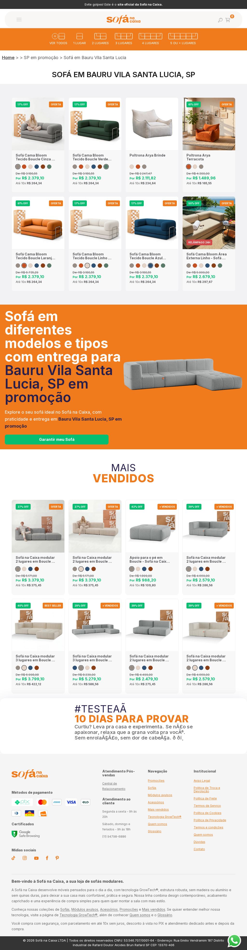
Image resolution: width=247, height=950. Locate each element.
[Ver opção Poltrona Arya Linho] (132, 166)
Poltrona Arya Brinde (147, 155)
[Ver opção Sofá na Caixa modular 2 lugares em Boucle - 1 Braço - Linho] (195, 569)
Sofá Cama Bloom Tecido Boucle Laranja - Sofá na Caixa (35, 256)
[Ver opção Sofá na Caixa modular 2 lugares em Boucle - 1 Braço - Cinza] (188, 569)
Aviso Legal (202, 780)
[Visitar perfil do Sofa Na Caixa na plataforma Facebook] (47, 859)
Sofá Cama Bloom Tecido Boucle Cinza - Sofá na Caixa (34, 157)
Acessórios (156, 802)
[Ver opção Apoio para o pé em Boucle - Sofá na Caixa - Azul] (144, 569)
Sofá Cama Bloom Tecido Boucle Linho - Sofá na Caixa (91, 256)
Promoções (156, 780)
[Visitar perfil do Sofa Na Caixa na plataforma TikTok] (13, 859)
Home (8, 57)
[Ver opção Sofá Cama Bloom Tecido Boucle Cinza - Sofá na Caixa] (18, 166)
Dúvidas (199, 842)
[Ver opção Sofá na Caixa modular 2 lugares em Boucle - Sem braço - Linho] (138, 668)
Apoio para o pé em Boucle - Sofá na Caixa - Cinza (149, 559)
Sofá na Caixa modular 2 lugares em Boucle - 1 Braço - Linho (206, 658)
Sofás (152, 788)
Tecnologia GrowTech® (164, 817)
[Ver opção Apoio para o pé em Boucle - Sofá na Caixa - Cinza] (132, 569)
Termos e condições (208, 827)
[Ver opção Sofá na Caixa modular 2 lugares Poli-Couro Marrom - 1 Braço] (207, 569)
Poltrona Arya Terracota (198, 157)
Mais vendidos (158, 809)
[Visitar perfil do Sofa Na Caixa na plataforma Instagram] (24, 859)
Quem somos (157, 824)
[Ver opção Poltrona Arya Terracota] (138, 166)
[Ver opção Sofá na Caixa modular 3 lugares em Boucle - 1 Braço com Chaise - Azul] (30, 668)
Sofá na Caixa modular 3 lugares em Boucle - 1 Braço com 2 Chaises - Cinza (92, 658)
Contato (199, 849)
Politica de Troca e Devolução (207, 789)
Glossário (154, 831)
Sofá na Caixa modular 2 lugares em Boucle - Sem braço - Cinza (149, 658)
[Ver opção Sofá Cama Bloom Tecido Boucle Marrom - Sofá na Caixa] (43, 166)
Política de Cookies (207, 813)
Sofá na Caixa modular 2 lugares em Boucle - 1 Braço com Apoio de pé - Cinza (35, 559)
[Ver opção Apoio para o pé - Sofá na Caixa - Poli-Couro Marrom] (150, 569)
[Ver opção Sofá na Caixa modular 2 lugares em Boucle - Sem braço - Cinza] (132, 668)
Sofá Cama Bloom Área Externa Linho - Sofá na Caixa (206, 256)
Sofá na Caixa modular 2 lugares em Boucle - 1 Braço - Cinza (206, 559)
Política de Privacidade (210, 820)
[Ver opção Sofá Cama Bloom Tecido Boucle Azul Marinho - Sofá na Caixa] (36, 166)
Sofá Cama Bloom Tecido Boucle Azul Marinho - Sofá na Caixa (146, 256)
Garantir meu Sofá (57, 439)
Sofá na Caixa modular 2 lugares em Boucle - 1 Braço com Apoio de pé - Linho (92, 559)
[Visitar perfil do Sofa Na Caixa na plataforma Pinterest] (57, 859)
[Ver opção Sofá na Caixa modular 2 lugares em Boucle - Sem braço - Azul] (144, 668)
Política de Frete (205, 798)
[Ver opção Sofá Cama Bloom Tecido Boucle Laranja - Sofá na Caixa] (24, 166)
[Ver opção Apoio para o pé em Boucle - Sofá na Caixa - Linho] (138, 569)
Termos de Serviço (207, 805)
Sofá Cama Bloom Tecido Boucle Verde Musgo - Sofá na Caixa (92, 157)
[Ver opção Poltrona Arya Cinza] (144, 166)
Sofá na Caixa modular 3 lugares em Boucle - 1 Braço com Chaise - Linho (35, 658)
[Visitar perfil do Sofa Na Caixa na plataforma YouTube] (36, 859)
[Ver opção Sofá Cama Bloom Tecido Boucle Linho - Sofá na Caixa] (30, 166)
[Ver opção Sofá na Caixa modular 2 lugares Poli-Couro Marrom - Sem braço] (150, 668)
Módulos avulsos (160, 795)
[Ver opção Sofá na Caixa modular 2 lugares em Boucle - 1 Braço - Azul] (201, 569)
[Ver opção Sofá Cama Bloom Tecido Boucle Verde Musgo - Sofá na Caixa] (49, 166)
